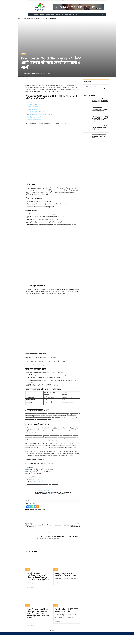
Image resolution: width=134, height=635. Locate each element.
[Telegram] (35, 506)
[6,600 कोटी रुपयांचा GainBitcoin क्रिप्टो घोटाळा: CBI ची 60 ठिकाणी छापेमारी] (87, 110)
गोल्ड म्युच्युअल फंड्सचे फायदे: (36, 112)
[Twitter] (29, 506)
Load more (52, 630)
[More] (61, 80)
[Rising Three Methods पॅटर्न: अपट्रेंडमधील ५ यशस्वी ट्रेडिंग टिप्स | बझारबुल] (87, 128)
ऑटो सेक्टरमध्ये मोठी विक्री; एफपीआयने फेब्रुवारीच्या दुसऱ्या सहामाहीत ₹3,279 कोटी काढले (100, 100)
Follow (95, 85)
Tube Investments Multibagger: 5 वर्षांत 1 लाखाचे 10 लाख (67, 525)
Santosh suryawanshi (30, 73)
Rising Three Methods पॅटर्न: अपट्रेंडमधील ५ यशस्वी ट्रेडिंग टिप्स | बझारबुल (99, 127)
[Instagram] (39, 540)
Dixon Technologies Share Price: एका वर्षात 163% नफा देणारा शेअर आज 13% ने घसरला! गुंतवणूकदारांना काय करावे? (38, 613)
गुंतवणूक (24, 18)
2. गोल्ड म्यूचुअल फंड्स (32, 109)
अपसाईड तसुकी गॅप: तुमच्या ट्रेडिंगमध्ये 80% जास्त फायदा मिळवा (99, 136)
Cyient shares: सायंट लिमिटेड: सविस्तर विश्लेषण (65, 574)
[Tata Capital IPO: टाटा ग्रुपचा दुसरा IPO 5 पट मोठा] (66, 599)
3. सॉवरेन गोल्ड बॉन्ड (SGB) (34, 117)
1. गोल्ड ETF (30, 102)
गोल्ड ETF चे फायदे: (33, 107)
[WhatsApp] (55, 516)
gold (44, 509)
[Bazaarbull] (40, 7)
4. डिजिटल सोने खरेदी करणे (34, 120)
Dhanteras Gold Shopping (35, 509)
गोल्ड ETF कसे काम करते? (35, 104)
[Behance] (26, 501)
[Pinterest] (52, 516)
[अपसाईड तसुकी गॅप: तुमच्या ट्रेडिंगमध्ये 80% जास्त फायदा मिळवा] (87, 137)
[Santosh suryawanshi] (22, 73)
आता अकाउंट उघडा (37, 479)
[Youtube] (28, 501)
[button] (102, 14)
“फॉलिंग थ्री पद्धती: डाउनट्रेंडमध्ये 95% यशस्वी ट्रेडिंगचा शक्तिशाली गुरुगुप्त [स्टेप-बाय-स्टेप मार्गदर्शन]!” (38, 576)
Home (19, 18)
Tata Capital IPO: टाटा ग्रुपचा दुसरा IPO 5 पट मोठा (66, 610)
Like (87, 85)
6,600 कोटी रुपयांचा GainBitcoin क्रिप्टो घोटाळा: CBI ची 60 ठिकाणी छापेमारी (100, 109)
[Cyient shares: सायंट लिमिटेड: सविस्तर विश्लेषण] (66, 563)
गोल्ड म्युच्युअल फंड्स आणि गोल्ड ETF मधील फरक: (41, 114)
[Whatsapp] (32, 506)
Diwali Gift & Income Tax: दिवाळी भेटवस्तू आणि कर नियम (38, 525)
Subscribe (105, 85)
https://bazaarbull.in (41, 534)
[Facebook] (27, 506)
